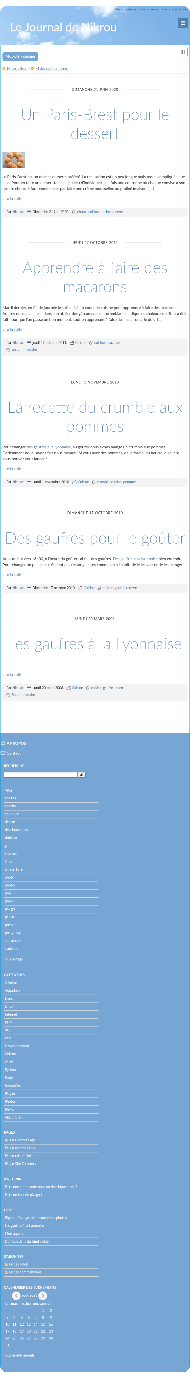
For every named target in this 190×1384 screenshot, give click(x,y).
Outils (9, 1062)
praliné (105, 212)
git (7, 846)
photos (10, 885)
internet (11, 854)
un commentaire (24, 350)
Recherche (14, 766)
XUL (8, 1030)
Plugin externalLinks (20, 1148)
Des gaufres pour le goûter (95, 539)
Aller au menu (149, 9)
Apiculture (13, 1117)
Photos (10, 1101)
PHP (8, 1022)
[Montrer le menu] (183, 52)
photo (9, 877)
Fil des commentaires (51, 69)
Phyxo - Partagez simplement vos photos (36, 1218)
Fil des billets (16, 69)
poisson (11, 925)
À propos (16, 743)
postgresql (13, 933)
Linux (9, 1006)
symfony (11, 949)
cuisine (93, 212)
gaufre (119, 588)
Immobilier (13, 1086)
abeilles (10, 798)
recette (117, 212)
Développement (17, 1046)
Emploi (10, 1078)
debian (10, 822)
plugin (9, 917)
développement (16, 830)
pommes (129, 482)
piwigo (10, 909)
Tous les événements (19, 1355)
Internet (11, 1014)
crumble (103, 482)
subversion (13, 941)
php (8, 893)
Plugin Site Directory (20, 1164)
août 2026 (29, 1295)
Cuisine (80, 343)
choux (82, 212)
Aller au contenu (125, 9)
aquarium (12, 814)
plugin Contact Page (20, 1140)
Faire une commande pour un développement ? (41, 1187)
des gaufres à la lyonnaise (49, 447)
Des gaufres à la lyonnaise (135, 559)
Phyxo (9, 1109)
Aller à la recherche (174, 9)
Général (11, 983)
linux (8, 861)
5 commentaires (24, 695)
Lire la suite (12, 199)
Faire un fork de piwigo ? (23, 1195)
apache (10, 806)
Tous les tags (13, 959)
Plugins (10, 1094)
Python (10, 1070)
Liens (9, 999)
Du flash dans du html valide (26, 1241)
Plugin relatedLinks (19, 1156)
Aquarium (12, 991)
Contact (14, 753)
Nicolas (18, 212)
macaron (113, 343)
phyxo (9, 901)
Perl (8, 1038)
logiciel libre (14, 869)
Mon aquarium (16, 1234)
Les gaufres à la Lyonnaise (95, 644)
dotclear (11, 838)
